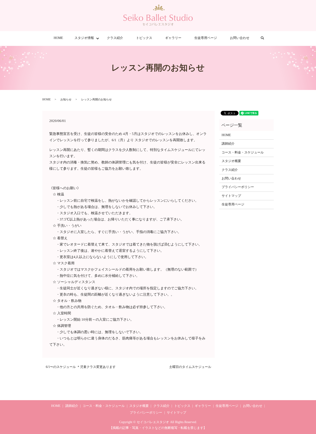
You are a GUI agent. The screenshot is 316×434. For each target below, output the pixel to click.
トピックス (144, 38)
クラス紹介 (115, 38)
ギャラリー (173, 38)
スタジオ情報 (84, 38)
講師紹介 (228, 143)
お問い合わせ (239, 38)
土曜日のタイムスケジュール (190, 367)
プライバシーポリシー (238, 187)
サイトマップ (231, 196)
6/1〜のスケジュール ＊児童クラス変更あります (81, 367)
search (265, 38)
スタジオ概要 (231, 161)
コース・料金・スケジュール (243, 152)
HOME (58, 38)
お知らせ (65, 99)
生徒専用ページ (205, 38)
